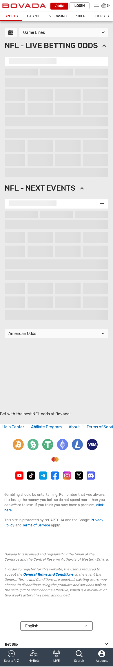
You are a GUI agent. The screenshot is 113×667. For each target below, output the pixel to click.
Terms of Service (36, 525)
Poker (79, 16)
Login (79, 6)
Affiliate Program (46, 427)
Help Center (13, 427)
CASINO (33, 16)
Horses (102, 16)
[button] (11, 657)
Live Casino (56, 16)
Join (59, 6)
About (74, 427)
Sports (11, 16)
